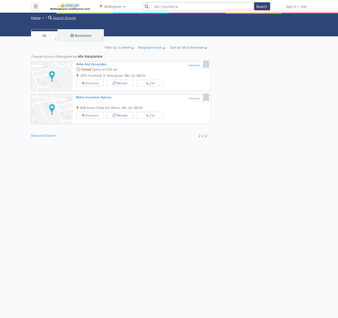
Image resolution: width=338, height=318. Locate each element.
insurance (194, 65)
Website (122, 83)
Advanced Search (43, 135)
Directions (92, 83)
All (50, 37)
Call (152, 83)
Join (303, 6)
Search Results (64, 18)
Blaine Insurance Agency (94, 97)
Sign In (291, 6)
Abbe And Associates (91, 64)
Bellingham (112, 6)
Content (124, 48)
